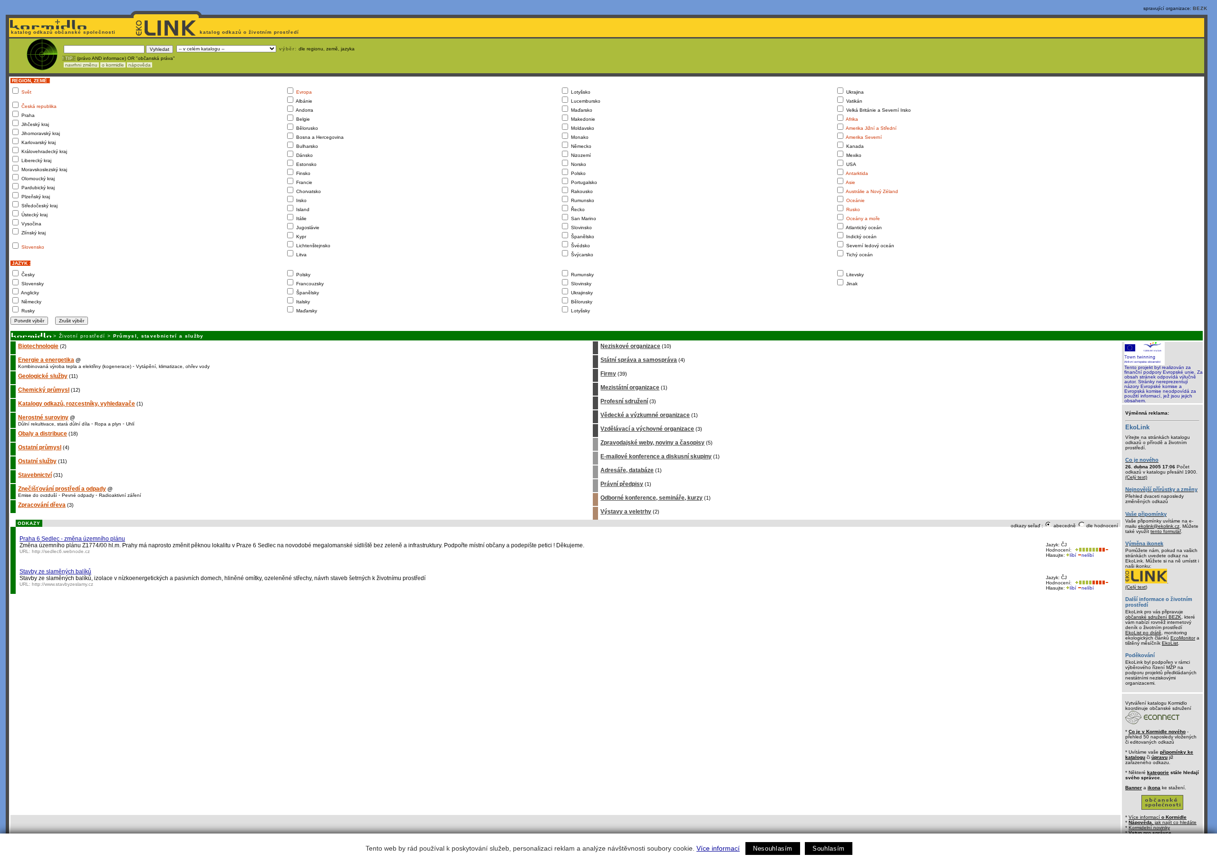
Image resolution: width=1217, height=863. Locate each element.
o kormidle (113, 65)
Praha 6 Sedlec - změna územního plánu (72, 538)
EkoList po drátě (1143, 632)
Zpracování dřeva (42, 505)
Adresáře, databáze (627, 470)
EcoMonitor (1182, 637)
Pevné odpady (78, 495)
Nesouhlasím (772, 848)
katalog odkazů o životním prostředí (250, 32)
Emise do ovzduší (37, 495)
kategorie (1158, 772)
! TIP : (69, 58)
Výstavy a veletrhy (625, 511)
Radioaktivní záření (120, 495)
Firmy (608, 373)
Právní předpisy (621, 484)
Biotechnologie (38, 346)
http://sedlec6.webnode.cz (61, 551)
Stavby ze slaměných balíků (55, 571)
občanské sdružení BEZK (1153, 617)
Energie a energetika (46, 360)
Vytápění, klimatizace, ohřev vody (173, 366)
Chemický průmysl (43, 390)
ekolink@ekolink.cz (1158, 526)
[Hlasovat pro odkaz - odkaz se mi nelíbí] (1103, 550)
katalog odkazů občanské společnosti (62, 32)
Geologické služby (43, 376)
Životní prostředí (82, 336)
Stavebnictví (35, 475)
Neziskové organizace (630, 346)
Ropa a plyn (108, 424)
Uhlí (130, 424)
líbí (1073, 555)
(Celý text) (1136, 477)
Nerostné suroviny (43, 417)
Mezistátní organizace (629, 387)
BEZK (1200, 8)
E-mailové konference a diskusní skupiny (656, 456)
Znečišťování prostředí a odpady (62, 488)
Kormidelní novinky (1149, 827)
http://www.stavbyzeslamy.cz (62, 584)
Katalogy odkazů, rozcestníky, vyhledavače (76, 403)
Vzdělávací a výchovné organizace (647, 429)
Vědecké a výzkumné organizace (645, 415)
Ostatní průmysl (39, 447)
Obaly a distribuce (42, 433)
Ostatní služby (37, 461)
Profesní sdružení (624, 401)
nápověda (139, 65)
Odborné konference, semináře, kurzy (651, 498)
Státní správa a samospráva (638, 360)
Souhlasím (828, 848)
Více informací (718, 848)
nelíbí (1088, 555)
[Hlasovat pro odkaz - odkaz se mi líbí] (1086, 550)
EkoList (1170, 643)
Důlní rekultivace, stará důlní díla (54, 424)
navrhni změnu (81, 65)
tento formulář (1165, 531)
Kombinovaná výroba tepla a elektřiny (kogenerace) (74, 366)
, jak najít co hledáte (1163, 822)
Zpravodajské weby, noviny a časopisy (652, 442)
